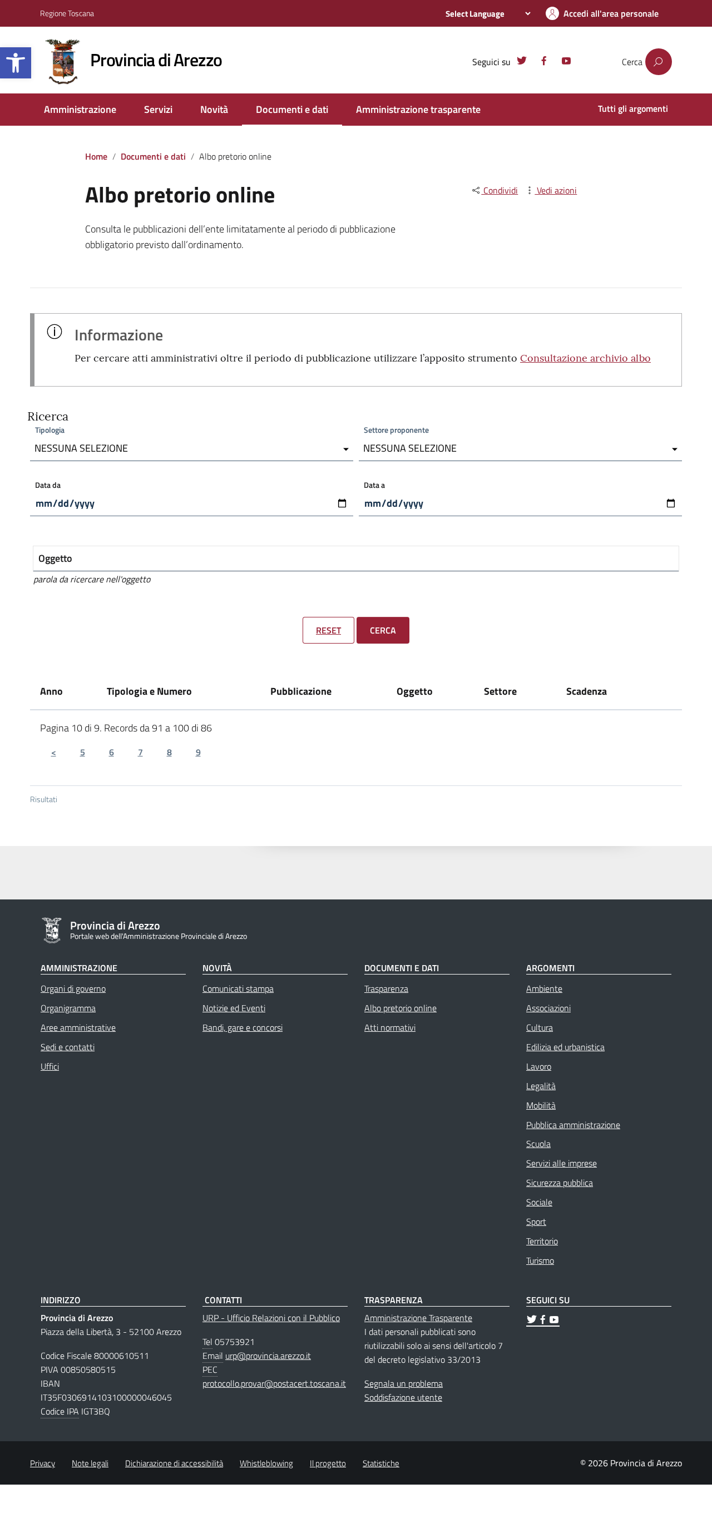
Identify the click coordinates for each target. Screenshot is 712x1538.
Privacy (42, 1463)
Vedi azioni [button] (556, 190)
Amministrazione (80, 109)
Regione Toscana (67, 13)
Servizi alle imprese (561, 1163)
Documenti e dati (292, 109)
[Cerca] (658, 61)
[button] (15, 62)
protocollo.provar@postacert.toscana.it (274, 1383)
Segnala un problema (403, 1383)
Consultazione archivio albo (585, 358)
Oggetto (55, 558)
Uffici (50, 1066)
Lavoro (538, 1066)
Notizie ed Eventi (233, 1008)
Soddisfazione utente (403, 1397)
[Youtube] (566, 62)
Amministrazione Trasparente (418, 1317)
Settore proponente (396, 430)
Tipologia (50, 430)
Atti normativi (390, 1027)
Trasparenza (386, 988)
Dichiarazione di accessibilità (174, 1463)
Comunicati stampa (238, 988)
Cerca (383, 630)
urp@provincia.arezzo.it (268, 1355)
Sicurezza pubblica (559, 1182)
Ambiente (544, 988)
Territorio (542, 1241)
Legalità (541, 1085)
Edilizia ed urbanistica (565, 1047)
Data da (48, 485)
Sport (536, 1221)
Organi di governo (73, 988)
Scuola (538, 1143)
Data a (374, 485)
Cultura (539, 1027)
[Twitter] (521, 62)
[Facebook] (544, 62)
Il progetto (328, 1463)
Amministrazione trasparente (418, 109)
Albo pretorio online (400, 1008)
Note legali (90, 1463)
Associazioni (548, 1008)
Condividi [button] (499, 190)
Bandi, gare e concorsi (242, 1027)
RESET (328, 630)
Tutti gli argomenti (633, 108)
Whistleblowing (266, 1463)
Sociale (539, 1202)
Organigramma (68, 1008)
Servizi (158, 109)
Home (96, 156)
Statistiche (381, 1463)
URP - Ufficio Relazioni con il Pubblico (271, 1317)
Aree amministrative (78, 1027)
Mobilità (541, 1105)
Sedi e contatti (68, 1047)
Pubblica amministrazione (573, 1124)
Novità (214, 109)
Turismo (540, 1260)
